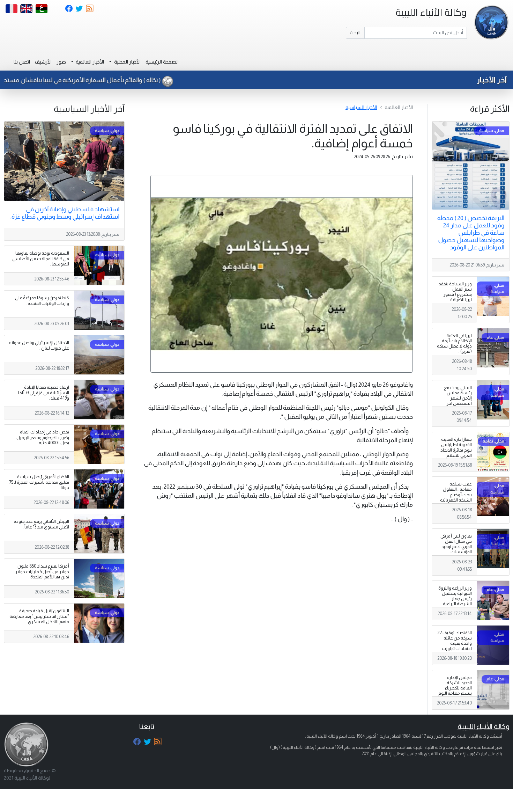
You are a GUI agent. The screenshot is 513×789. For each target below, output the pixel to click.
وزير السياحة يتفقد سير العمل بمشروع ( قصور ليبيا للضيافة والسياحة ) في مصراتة (455, 297)
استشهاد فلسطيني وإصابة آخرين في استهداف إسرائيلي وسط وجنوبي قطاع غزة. (64, 213)
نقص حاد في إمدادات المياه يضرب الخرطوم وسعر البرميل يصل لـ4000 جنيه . (42, 437)
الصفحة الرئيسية (162, 62)
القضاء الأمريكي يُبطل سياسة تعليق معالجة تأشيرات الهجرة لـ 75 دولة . (39, 482)
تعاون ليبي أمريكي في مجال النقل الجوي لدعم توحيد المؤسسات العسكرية (456, 547)
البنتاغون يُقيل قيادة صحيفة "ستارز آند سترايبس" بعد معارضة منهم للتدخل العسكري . (39, 616)
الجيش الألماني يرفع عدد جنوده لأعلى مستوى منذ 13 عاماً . (41, 524)
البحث (355, 32)
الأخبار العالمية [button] (89, 62)
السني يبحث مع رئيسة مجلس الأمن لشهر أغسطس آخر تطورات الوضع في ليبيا (455, 401)
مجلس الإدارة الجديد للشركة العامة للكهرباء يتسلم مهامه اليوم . (455, 688)
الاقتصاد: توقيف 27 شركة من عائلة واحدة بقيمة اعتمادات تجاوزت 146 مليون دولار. (454, 643)
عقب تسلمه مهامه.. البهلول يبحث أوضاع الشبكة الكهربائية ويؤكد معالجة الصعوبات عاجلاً (456, 497)
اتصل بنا (22, 62)
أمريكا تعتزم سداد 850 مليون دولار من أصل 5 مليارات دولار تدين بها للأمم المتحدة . (42, 571)
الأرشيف (43, 62)
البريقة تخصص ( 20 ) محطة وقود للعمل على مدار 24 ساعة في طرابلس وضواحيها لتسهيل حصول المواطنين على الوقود (470, 232)
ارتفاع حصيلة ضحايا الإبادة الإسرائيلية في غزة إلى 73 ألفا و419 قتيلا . (43, 392)
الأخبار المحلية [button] (127, 62)
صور (61, 62)
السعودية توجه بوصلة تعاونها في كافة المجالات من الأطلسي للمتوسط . (40, 258)
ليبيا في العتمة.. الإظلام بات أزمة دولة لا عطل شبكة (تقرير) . (454, 343)
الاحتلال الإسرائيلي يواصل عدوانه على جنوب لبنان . (39, 345)
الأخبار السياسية (361, 107)
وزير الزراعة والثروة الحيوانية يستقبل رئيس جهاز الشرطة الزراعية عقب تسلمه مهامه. (455, 601)
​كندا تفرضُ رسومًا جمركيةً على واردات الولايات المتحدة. (42, 300)
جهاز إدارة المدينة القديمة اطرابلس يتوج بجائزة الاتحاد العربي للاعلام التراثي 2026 (456, 450)
